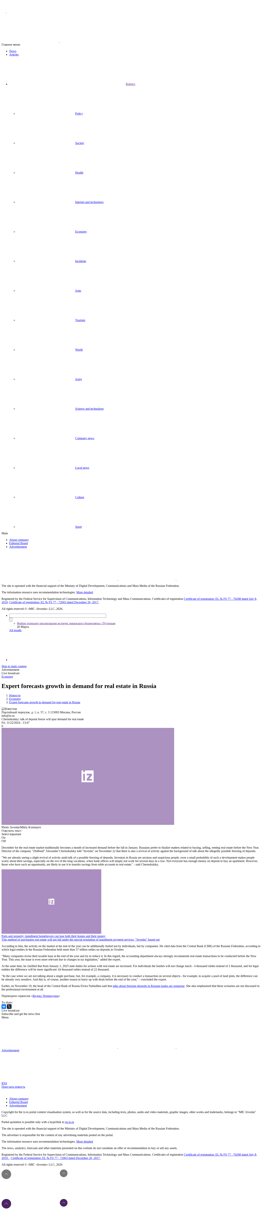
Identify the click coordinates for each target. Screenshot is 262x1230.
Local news (82, 467)
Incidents (80, 261)
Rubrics (130, 84)
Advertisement (18, 546)
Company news (84, 438)
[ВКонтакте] (4, 1006)
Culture (79, 497)
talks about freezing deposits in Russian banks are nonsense (149, 986)
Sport (78, 526)
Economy (81, 231)
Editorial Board (18, 543)
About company (19, 539)
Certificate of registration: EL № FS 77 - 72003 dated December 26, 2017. (54, 602)
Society (79, 143)
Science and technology (89, 408)
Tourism (80, 320)
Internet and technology (89, 202)
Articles (14, 54)
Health (79, 172)
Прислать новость (13, 1086)
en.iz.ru (69, 1122)
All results (15, 630)
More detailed (84, 592)
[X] (9, 1006)
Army (78, 379)
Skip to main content (14, 666)
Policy (79, 113)
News (12, 51)
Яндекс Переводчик (45, 996)
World (79, 349)
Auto (78, 290)
